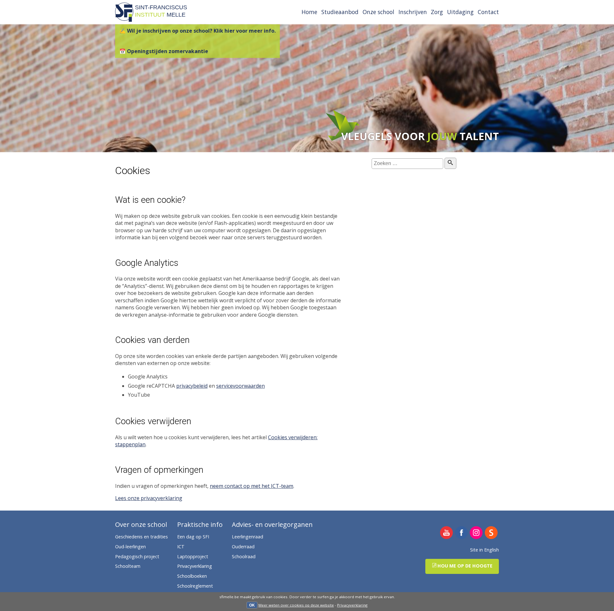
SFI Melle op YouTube (446, 533)
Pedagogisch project (137, 556)
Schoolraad (244, 556)
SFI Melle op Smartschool (491, 533)
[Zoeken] (450, 163)
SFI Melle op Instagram (476, 533)
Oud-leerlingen (130, 547)
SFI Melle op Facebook (461, 533)
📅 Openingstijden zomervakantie (163, 51)
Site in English (484, 550)
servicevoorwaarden (240, 385)
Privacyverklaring (352, 605)
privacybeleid (192, 385)
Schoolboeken (192, 576)
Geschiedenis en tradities (141, 537)
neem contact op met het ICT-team (251, 485)
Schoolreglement (195, 586)
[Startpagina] (124, 19)
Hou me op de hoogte (464, 566)
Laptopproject (192, 556)
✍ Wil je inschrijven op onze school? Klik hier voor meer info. (197, 30)
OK (252, 605)
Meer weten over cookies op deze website (296, 605)
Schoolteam (127, 566)
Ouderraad (243, 547)
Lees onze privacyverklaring (148, 498)
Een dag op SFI (193, 537)
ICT (181, 547)
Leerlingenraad (247, 537)
